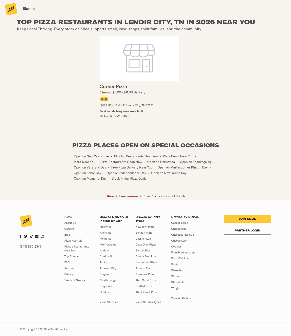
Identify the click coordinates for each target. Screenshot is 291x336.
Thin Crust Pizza (146, 280)
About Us (70, 223)
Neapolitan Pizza (146, 262)
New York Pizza (145, 226)
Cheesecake (178, 228)
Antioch (104, 250)
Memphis (105, 238)
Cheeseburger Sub (182, 234)
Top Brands (71, 256)
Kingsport (106, 286)
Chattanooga (108, 280)
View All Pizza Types (148, 302)
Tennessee (128, 196)
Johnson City (108, 268)
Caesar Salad (179, 223)
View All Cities (109, 302)
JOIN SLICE (247, 219)
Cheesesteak (179, 240)
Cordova (105, 292)
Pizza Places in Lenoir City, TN (164, 196)
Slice (110, 196)
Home (68, 217)
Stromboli (177, 282)
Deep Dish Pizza (146, 244)
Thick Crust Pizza (147, 292)
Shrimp (175, 276)
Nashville (105, 226)
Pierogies (177, 270)
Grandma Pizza (145, 274)
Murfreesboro (108, 244)
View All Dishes (181, 298)
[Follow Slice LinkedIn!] (37, 237)
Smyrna (104, 274)
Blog (67, 234)
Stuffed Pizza (144, 286)
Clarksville (106, 256)
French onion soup (183, 252)
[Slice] (11, 9)
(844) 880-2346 (31, 246)
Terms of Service (74, 280)
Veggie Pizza (143, 238)
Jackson (105, 262)
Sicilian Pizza (144, 232)
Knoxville (105, 232)
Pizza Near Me (73, 240)
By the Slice (143, 250)
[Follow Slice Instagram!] (43, 237)
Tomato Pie (143, 268)
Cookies (176, 246)
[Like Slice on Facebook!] (21, 237)
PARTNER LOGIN (247, 230)
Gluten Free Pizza (146, 256)
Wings (175, 288)
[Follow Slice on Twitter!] (26, 237)
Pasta (175, 264)
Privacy (69, 274)
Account (69, 268)
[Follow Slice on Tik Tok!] (31, 237)
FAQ (66, 262)
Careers (69, 228)
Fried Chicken (180, 258)
